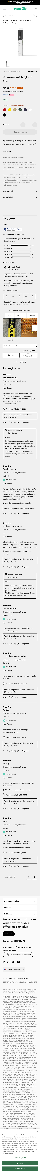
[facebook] (4, 962)
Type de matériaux (25, 20)
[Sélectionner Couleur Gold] (15, 110)
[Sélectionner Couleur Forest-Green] (20, 110)
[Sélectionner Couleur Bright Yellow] (10, 110)
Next (38, 2)
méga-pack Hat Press (23, 1)
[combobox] (20, 15)
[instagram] (8, 962)
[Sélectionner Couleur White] (30, 110)
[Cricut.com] (20, 9)
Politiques (8, 914)
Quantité (6, 125)
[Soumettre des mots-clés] (34, 15)
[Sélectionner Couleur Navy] (25, 110)
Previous (2, 2)
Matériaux (13, 20)
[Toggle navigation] (5, 9)
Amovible (12, 23)
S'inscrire (8, 934)
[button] (32, 71)
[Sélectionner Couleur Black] (5, 115)
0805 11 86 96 (19, 941)
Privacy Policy (9, 1153)
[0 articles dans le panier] (35, 9)
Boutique (5, 20)
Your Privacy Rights (20, 1158)
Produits (7, 907)
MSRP (4, 85)
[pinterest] (13, 962)
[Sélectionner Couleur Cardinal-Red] (5, 110)
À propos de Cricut (11, 901)
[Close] (37, 1131)
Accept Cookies (20, 1168)
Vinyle (4, 23)
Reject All (20, 1163)
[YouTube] (18, 962)
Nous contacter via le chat (20, 955)
